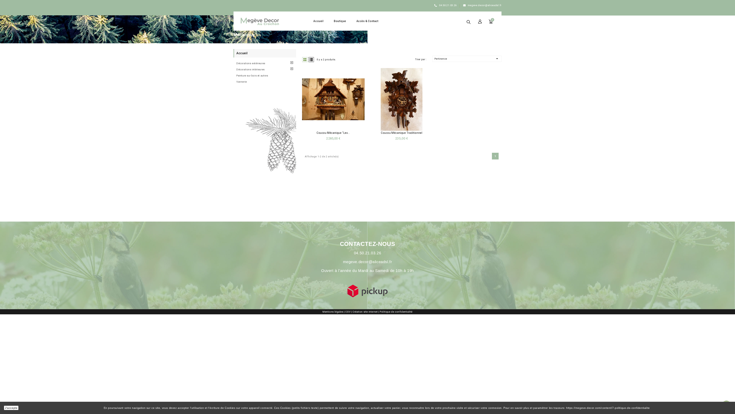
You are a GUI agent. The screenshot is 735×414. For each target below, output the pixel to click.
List (311, 59)
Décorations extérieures (250, 63)
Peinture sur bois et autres (252, 75)
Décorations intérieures (250, 69)
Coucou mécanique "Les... (333, 132)
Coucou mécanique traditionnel (401, 132)
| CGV (347, 311)
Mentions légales (333, 311)
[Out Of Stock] (337, 100)
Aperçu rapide (328, 100)
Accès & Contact (367, 21)
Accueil (318, 21)
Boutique (340, 21)
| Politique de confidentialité (395, 311)
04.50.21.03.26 (448, 5)
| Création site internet (364, 311)
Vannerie (241, 81)
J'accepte (11, 407)
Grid (305, 59)
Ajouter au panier (405, 100)
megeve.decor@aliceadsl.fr (485, 5)
